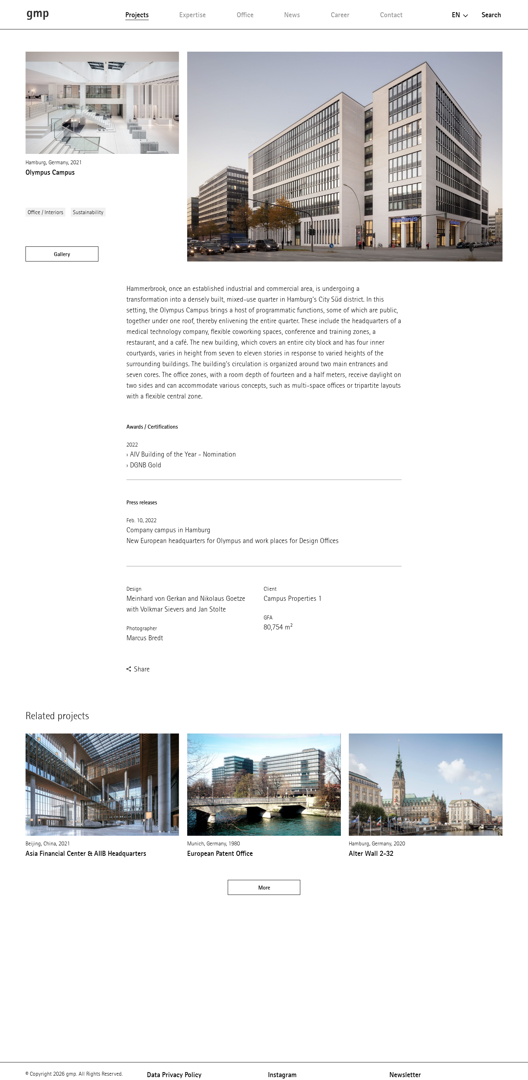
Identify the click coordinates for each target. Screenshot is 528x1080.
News (292, 14)
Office (245, 14)
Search (491, 14)
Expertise (192, 14)
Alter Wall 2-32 (371, 853)
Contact (391, 14)
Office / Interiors (45, 212)
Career (340, 14)
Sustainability (88, 212)
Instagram (282, 1074)
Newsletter (405, 1074)
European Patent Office (220, 853)
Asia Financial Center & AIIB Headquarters (86, 853)
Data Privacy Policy (174, 1074)
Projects (137, 14)
